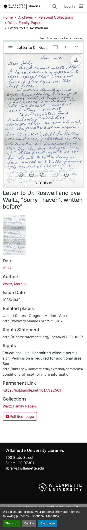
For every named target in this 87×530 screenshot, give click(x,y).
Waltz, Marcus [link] (14, 284)
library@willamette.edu (24, 468)
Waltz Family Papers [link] (25, 22)
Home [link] (8, 17)
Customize (47, 523)
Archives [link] (25, 17)
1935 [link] (7, 268)
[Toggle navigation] (81, 6)
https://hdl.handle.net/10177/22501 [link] (32, 390)
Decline (29, 523)
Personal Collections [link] (55, 17)
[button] (27, 6)
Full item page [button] (21, 416)
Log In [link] (69, 6)
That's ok (11, 523)
